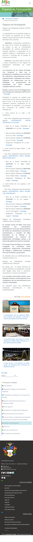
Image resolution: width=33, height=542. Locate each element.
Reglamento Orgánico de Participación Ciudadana (14, 390)
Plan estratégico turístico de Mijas (12, 485)
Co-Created (7, 504)
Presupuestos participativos (12, 433)
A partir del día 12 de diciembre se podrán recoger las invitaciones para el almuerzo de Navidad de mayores (16, 364)
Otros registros (8, 407)
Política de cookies (9, 519)
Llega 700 (7, 500)
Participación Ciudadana (11, 18)
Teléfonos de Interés (9, 507)
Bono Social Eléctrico (10, 495)
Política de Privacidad (10, 517)
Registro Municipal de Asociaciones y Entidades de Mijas (14, 402)
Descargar (7, 94)
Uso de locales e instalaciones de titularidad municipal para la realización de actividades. (16, 418)
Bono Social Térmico (9, 497)
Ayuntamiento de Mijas (10, 534)
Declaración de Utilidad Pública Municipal (15, 410)
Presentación (8, 386)
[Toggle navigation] (30, 3)
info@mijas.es (6, 466)
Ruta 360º (7, 488)
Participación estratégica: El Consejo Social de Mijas (16, 396)
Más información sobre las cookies (13, 522)
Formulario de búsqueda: (11, 528)
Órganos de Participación (11, 423)
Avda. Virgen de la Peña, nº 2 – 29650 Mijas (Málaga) (14, 463)
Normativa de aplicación (10, 430)
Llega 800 (7, 502)
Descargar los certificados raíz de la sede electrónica (17, 524)
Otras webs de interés (10, 509)
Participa (6, 426)
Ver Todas (4, 373)
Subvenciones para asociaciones (14, 414)
